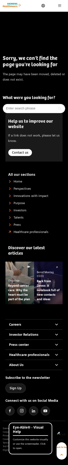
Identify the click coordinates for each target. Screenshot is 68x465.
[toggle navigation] (59, 6)
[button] (62, 436)
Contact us (20, 152)
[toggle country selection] (43, 6)
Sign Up (16, 388)
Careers (15, 324)
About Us (16, 365)
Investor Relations (23, 334)
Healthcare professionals (29, 355)
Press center (19, 345)
